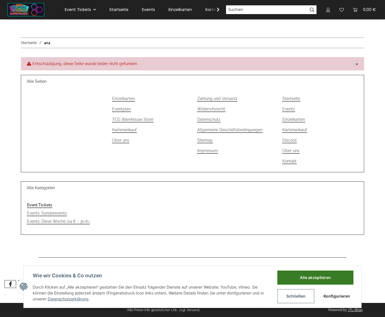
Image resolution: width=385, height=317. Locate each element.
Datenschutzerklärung (68, 298)
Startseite (119, 9)
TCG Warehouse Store (132, 119)
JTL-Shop (355, 310)
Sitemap (205, 140)
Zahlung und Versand (217, 98)
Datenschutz (208, 119)
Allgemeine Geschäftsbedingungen (229, 130)
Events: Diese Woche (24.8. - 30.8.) (58, 221)
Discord (289, 140)
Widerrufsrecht (211, 109)
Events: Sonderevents (47, 213)
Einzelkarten (180, 9)
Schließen (296, 296)
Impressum (207, 150)
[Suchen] (312, 10)
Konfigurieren (337, 296)
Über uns (120, 140)
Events (148, 9)
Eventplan (121, 109)
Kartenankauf (124, 130)
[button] (328, 9)
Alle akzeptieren (315, 277)
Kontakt (289, 161)
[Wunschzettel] (341, 9)
